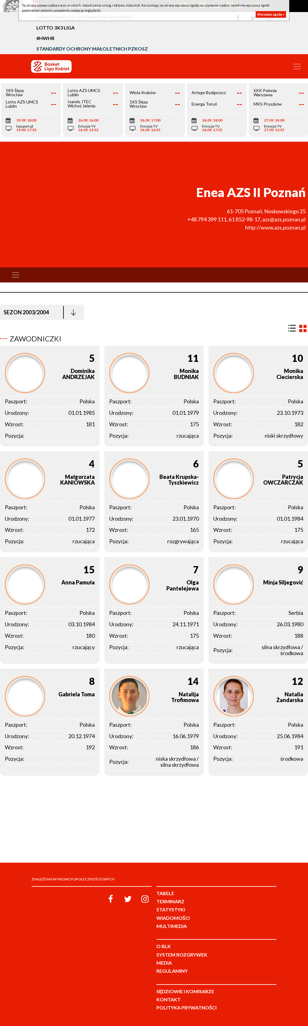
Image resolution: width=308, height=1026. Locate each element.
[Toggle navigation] (297, 66)
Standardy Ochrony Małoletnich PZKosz (92, 48)
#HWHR (45, 38)
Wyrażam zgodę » (271, 14)
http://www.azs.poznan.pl (275, 227)
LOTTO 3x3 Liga (55, 27)
